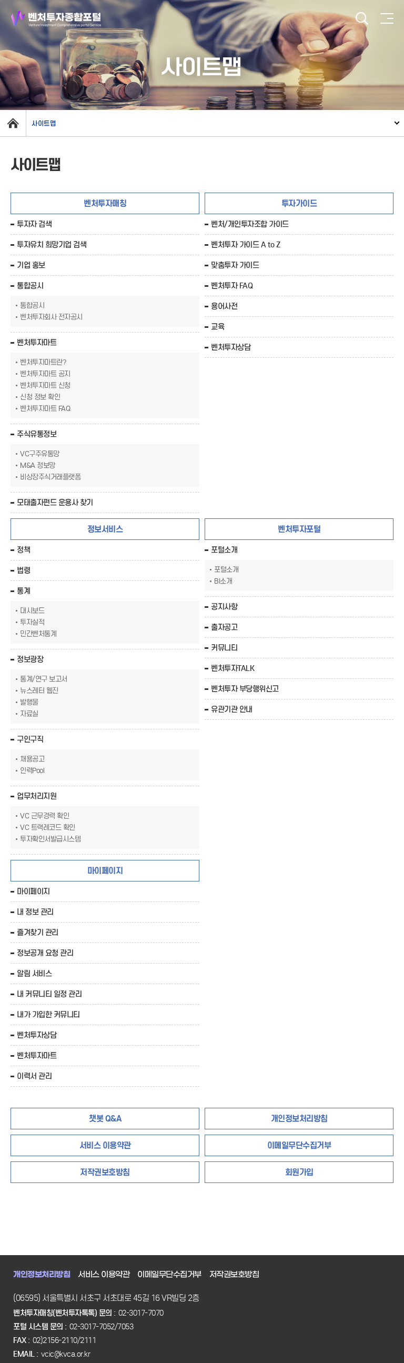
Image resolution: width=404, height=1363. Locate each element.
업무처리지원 (36, 796)
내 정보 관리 (35, 912)
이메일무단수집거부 (169, 1274)
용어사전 (224, 306)
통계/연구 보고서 (43, 679)
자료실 (29, 713)
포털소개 (224, 550)
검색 (362, 18)
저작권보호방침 (234, 1274)
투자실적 (32, 622)
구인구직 (30, 739)
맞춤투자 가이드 (235, 265)
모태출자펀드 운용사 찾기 (55, 502)
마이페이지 (33, 891)
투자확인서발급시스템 (50, 839)
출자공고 (224, 627)
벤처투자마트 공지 (45, 373)
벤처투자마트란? (43, 362)
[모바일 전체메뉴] (386, 18)
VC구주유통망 (39, 453)
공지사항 (224, 607)
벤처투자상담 (230, 347)
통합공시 (30, 285)
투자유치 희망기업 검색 (51, 244)
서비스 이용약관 (103, 1274)
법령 (23, 570)
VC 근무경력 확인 (44, 815)
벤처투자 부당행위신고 (245, 689)
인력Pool (32, 770)
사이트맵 (44, 123)
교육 (217, 327)
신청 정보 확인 (40, 397)
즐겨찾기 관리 (37, 932)
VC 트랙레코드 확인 (47, 827)
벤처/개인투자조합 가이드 (250, 224)
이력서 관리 (34, 1076)
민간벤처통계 (38, 633)
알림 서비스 (34, 973)
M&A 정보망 (37, 465)
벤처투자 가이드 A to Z (245, 244)
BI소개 (223, 581)
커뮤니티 (224, 648)
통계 (23, 591)
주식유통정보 (36, 434)
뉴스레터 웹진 (39, 690)
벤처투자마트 (36, 342)
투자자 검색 (34, 224)
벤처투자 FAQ (231, 285)
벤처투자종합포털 (56, 19)
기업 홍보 (31, 265)
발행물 (29, 702)
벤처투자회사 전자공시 (51, 317)
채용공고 (32, 759)
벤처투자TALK (232, 668)
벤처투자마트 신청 (45, 385)
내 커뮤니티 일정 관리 (49, 994)
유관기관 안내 (231, 709)
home (13, 123)
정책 (23, 550)
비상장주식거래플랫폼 (50, 477)
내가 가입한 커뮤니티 (48, 1014)
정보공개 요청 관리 (45, 953)
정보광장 (30, 659)
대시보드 (32, 610)
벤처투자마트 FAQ (45, 408)
